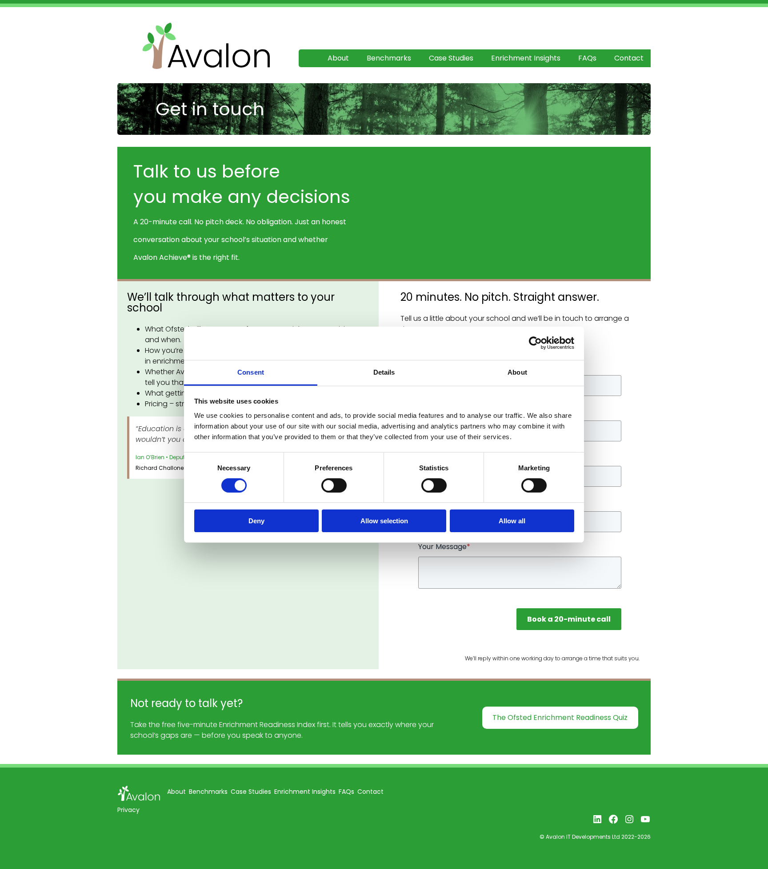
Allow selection (384, 521)
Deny (256, 521)
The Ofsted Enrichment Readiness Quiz (560, 717)
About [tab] (517, 372)
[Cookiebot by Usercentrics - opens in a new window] (535, 343)
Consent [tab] (250, 372)
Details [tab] (384, 372)
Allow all (512, 521)
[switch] (334, 485)
